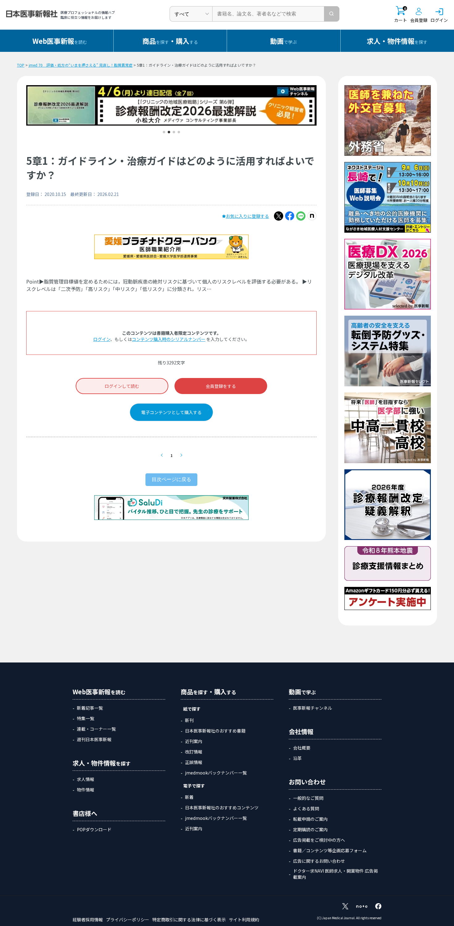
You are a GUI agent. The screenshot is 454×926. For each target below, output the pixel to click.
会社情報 (301, 731)
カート (400, 14)
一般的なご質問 (308, 798)
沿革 (297, 758)
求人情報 (85, 779)
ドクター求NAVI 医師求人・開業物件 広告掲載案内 (335, 874)
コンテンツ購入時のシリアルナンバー (168, 339)
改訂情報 (193, 752)
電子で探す (194, 786)
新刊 (189, 720)
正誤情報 (193, 762)
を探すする (170, 41)
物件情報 (85, 790)
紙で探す (191, 709)
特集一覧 (85, 718)
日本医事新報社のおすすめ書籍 (215, 731)
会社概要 (301, 748)
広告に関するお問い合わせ (319, 861)
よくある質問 (306, 808)
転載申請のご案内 (310, 819)
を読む (59, 41)
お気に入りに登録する (247, 216)
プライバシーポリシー (127, 919)
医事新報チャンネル (312, 708)
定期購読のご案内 (310, 829)
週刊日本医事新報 (94, 739)
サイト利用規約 (244, 919)
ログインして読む (122, 386)
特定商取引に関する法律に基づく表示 (189, 919)
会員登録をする (221, 386)
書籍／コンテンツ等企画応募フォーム (330, 850)
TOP (20, 65)
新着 (189, 797)
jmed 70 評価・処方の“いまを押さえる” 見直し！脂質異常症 (80, 65)
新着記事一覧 (90, 708)
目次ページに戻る (171, 479)
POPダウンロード (94, 829)
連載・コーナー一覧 (96, 729)
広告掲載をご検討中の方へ (319, 840)
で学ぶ (283, 41)
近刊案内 (193, 741)
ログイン (101, 339)
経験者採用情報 (88, 919)
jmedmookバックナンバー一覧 (216, 773)
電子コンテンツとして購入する (171, 412)
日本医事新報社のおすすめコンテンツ (222, 807)
